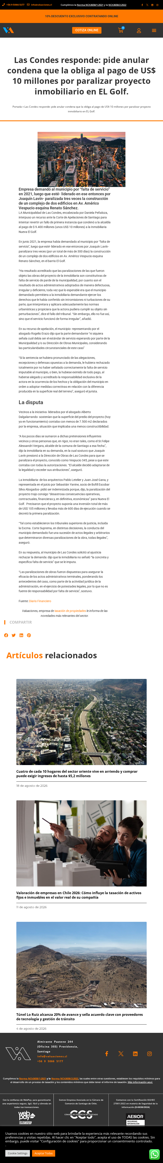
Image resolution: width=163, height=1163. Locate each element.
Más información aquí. (140, 1082)
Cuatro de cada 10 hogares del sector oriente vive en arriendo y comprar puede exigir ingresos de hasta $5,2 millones (77, 773)
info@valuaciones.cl (52, 1056)
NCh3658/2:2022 (117, 4)
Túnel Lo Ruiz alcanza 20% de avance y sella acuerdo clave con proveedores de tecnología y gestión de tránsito (79, 1016)
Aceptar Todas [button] (44, 1153)
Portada (17, 106)
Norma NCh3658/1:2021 (90, 4)
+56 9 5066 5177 (50, 1061)
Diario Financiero (40, 601)
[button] (154, 30)
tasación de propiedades (70, 611)
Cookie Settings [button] (17, 1153)
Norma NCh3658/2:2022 (64, 1078)
